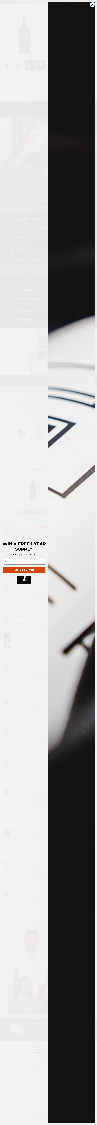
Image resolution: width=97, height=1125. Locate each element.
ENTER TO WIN (24, 570)
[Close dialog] (92, 4)
